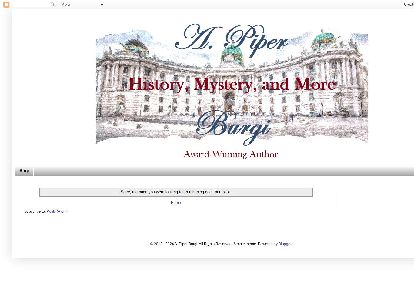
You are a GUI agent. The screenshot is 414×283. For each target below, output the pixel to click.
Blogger (285, 244)
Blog (24, 170)
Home (176, 203)
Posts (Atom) (57, 211)
